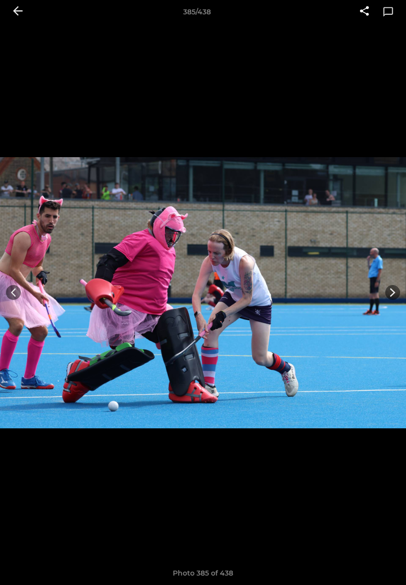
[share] (364, 12)
